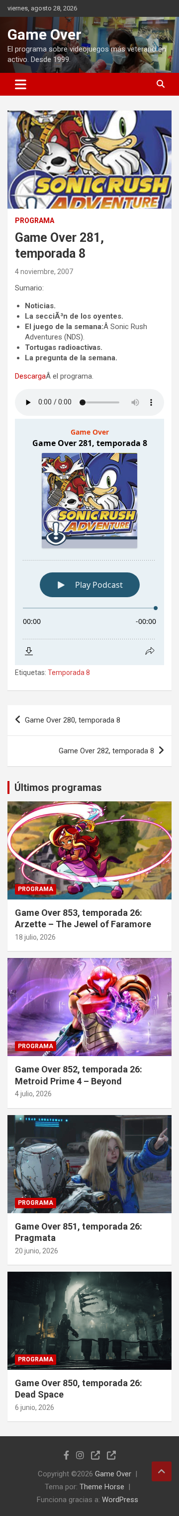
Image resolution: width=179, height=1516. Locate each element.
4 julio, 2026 (33, 1094)
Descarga (30, 376)
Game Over (44, 34)
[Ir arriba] (162, 1471)
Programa (34, 221)
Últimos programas (58, 787)
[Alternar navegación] (20, 84)
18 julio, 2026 (35, 937)
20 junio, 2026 (36, 1251)
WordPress (120, 1499)
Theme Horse (102, 1486)
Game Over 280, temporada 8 (72, 720)
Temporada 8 (69, 672)
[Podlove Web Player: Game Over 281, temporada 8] (89, 542)
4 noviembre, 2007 (44, 272)
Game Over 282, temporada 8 (106, 750)
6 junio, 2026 (34, 1407)
